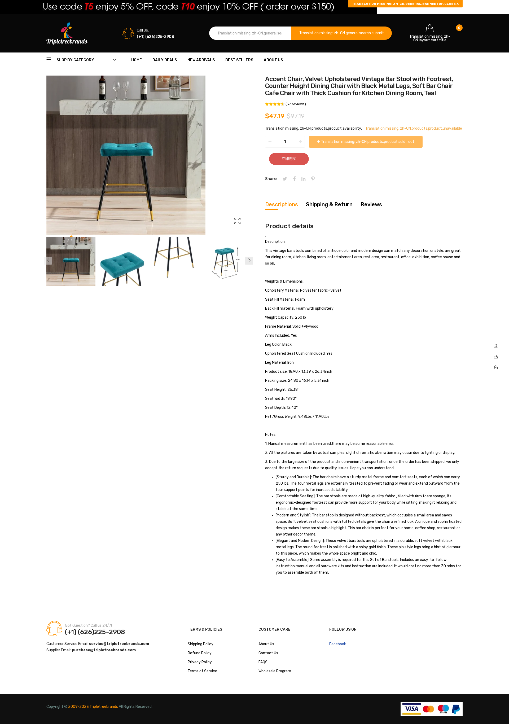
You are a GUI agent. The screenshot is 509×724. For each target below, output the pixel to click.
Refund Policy (200, 653)
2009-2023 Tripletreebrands (93, 706)
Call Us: (143, 30)
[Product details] (267, 236)
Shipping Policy (200, 644)
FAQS (262, 662)
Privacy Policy (200, 662)
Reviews (371, 204)
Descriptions (281, 204)
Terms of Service (202, 671)
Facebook (337, 644)
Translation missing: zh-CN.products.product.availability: (313, 128)
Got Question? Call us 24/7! (88, 625)
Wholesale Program (274, 671)
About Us (266, 644)
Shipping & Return (329, 204)
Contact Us (268, 653)
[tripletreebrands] (66, 33)
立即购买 (289, 158)
